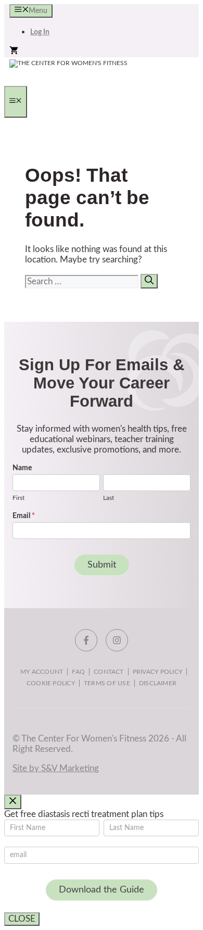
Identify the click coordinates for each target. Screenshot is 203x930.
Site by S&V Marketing (55, 768)
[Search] (149, 281)
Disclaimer (157, 683)
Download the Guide (101, 890)
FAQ (78, 672)
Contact (109, 672)
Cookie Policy (51, 683)
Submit (101, 565)
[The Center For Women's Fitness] (68, 63)
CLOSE (21, 918)
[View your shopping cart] (13, 51)
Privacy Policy (157, 672)
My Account (41, 672)
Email (23, 516)
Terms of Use (107, 683)
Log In (39, 32)
